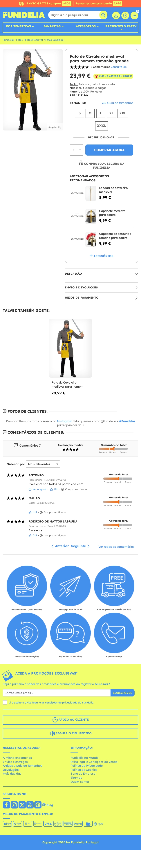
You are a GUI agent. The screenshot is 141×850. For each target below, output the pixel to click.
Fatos (19, 39)
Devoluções (11, 769)
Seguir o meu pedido (73, 733)
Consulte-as (118, 67)
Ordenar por (16, 464)
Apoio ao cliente (73, 719)
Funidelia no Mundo (84, 758)
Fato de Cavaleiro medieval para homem (67, 384)
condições (51, 702)
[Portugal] (6, 805)
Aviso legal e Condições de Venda (94, 762)
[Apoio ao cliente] (125, 15)
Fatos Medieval (34, 39)
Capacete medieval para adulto (112, 213)
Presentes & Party (121, 26)
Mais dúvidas (12, 773)
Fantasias (52, 26)
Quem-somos (80, 781)
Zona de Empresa (82, 773)
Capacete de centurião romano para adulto (115, 236)
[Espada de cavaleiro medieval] (90, 193)
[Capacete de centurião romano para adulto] (90, 239)
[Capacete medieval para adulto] (90, 216)
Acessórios (86, 26)
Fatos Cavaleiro (54, 39)
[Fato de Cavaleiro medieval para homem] (70, 348)
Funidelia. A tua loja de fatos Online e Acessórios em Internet (24, 15)
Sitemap (76, 777)
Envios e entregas (15, 762)
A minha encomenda (17, 758)
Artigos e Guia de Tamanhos (22, 765)
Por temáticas (18, 26)
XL (111, 113)
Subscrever (122, 693)
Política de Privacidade (86, 765)
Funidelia (8, 39)
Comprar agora (109, 150)
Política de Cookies (83, 769)
